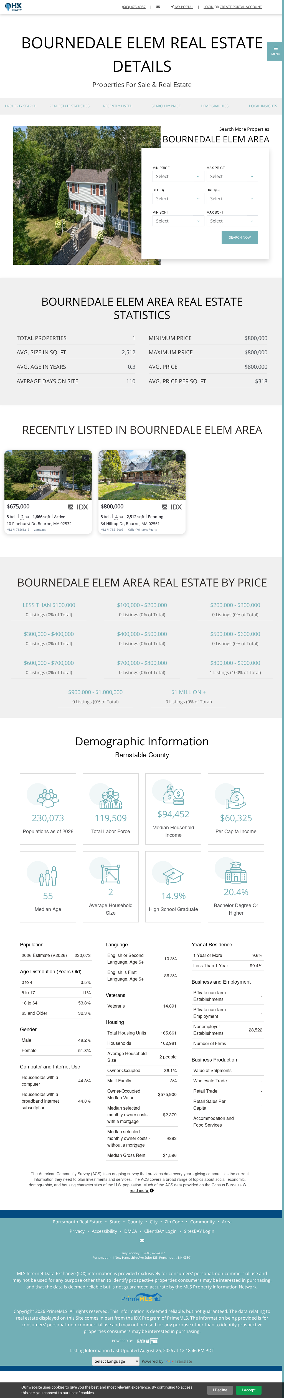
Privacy (77, 1231)
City (154, 1222)
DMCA (130, 1231)
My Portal (183, 6)
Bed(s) (158, 189)
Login (209, 6)
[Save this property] (85, 458)
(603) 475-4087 (134, 6)
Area (227, 1222)
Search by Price (166, 105)
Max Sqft (215, 212)
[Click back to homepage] (11, 6)
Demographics (215, 105)
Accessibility (104, 1231)
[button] (275, 51)
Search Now (240, 237)
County (135, 1222)
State (115, 1222)
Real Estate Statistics (69, 105)
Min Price (161, 167)
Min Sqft (160, 212)
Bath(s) (213, 189)
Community (202, 1222)
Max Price (216, 167)
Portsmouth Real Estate (77, 1222)
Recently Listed (117, 105)
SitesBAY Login (199, 1231)
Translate (183, 1361)
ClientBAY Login (160, 1231)
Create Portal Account (241, 6)
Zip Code (174, 1222)
